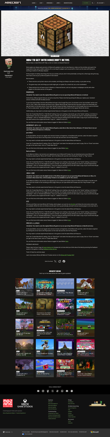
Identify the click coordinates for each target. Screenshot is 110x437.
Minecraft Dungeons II (53, 403)
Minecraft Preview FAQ (67, 255)
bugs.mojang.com (48, 247)
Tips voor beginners (72, 408)
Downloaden (70, 415)
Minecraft (50, 401)
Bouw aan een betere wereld (54, 417)
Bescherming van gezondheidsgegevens (39, 431)
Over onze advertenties (73, 431)
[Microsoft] (95, 432)
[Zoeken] (94, 3)
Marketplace (70, 401)
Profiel (69, 421)
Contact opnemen (72, 417)
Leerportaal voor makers (53, 413)
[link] (38, 391)
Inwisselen (70, 423)
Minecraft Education (52, 409)
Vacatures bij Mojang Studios (54, 415)
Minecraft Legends (52, 407)
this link (73, 204)
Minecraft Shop (71, 403)
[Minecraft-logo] (12, 3)
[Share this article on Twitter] (55, 261)
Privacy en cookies (26, 431)
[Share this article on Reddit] (59, 261)
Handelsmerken (63, 431)
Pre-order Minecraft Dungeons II (59, 8)
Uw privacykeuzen (28, 434)
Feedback (70, 411)
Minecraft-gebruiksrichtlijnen (9, 413)
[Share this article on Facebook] (64, 261)
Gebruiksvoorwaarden (54, 431)
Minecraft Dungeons (52, 405)
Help (69, 409)
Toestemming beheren (21, 413)
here (69, 122)
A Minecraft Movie (52, 418)
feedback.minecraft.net (50, 249)
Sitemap (70, 413)
